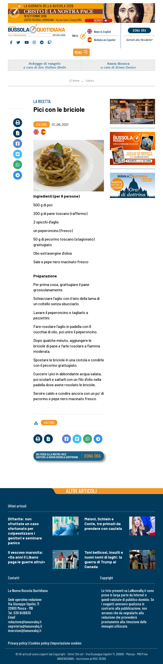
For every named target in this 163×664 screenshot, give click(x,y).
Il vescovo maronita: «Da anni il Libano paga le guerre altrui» (26, 557)
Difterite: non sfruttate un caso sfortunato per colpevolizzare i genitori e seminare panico (25, 531)
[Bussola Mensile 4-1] (132, 111)
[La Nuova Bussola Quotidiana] (37, 30)
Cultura (90, 80)
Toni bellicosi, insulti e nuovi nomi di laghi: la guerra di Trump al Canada (103, 559)
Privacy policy (17, 643)
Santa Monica (118, 63)
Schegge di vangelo (45, 63)
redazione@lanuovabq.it (25, 621)
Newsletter (139, 40)
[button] (81, 52)
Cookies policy (39, 643)
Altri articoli (81, 490)
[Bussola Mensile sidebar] (132, 148)
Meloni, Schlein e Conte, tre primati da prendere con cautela (103, 524)
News (102, 31)
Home (76, 80)
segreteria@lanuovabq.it (25, 626)
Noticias (104, 40)
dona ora (139, 30)
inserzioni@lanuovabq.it (24, 630)
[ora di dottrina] (132, 185)
